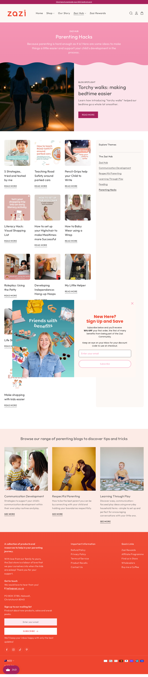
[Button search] (131, 13)
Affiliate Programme (133, 554)
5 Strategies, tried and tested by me (15, 176)
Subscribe (105, 363)
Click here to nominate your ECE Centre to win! (74, 2)
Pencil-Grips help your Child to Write (76, 176)
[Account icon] (136, 13)
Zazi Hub (103, 162)
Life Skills (10, 340)
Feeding (103, 184)
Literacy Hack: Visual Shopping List (15, 230)
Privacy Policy (78, 554)
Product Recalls (79, 562)
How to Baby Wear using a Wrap (73, 230)
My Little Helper (75, 285)
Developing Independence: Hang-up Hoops (45, 289)
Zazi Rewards (129, 550)
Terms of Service (80, 558)
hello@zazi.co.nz (15, 588)
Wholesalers (128, 562)
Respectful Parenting (110, 173)
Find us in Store (130, 558)
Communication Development (115, 167)
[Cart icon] (142, 13)
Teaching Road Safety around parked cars (44, 176)
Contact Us (77, 567)
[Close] (132, 303)
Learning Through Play (111, 178)
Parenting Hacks (107, 189)
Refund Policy (78, 550)
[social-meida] (6, 649)
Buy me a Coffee (130, 567)
